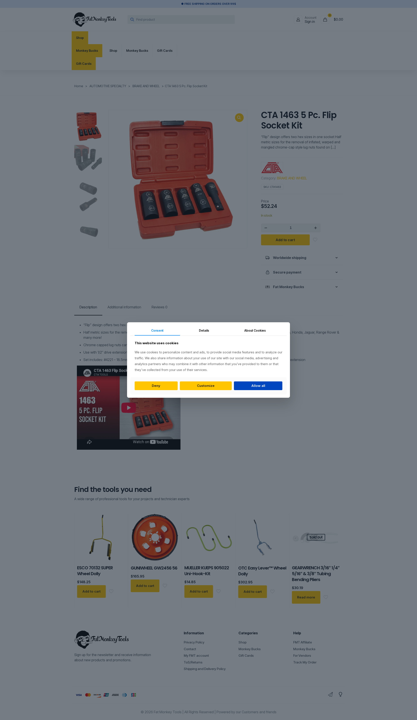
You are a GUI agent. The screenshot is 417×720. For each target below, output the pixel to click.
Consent (157, 330)
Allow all (258, 386)
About (255, 330)
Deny (156, 386)
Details (204, 330)
